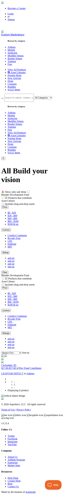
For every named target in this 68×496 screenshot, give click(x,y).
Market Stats (14, 465)
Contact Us (13, 486)
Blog (10, 483)
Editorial (12, 244)
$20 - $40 (12, 215)
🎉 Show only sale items (13, 192)
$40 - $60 (12, 218)
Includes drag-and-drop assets (20, 204)
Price (5, 207)
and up (11, 258)
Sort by (25, 352)
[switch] (29, 192)
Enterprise (13, 462)
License (6, 230)
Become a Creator (17, 8)
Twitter (11, 436)
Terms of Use (8, 409)
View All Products (17, 69)
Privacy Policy (23, 409)
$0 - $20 (12, 212)
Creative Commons (17, 235)
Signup (11, 19)
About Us (12, 457)
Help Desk (13, 478)
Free (10, 64)
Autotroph (30, 492)
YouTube (12, 444)
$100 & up (13, 224)
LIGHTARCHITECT (12, 373)
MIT (10, 246)
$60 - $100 (13, 221)
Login (11, 13)
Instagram (12, 441)
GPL (10, 241)
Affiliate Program (16, 459)
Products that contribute (20, 198)
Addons (30, 373)
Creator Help (14, 480)
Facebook (12, 438)
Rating (5, 252)
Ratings (6, 333)
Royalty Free (14, 238)
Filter (5, 272)
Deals (10, 81)
